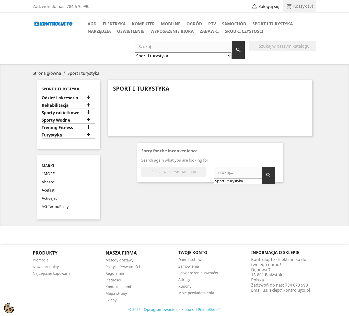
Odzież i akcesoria (60, 98)
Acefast (48, 190)
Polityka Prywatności (123, 266)
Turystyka (52, 135)
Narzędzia (99, 31)
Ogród (194, 24)
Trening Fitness (57, 127)
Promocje (41, 260)
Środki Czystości (244, 31)
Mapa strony (116, 293)
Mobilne (170, 24)
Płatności (113, 280)
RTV (212, 24)
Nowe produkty (46, 266)
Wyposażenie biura (172, 31)
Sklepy (111, 300)
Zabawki (209, 31)
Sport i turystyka (272, 24)
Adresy (184, 279)
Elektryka (114, 24)
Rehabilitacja (55, 105)
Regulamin (115, 273)
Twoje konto (192, 252)
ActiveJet (49, 198)
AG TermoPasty (55, 206)
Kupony (184, 286)
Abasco (48, 181)
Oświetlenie (130, 31)
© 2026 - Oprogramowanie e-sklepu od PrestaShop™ (174, 309)
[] (314, 49)
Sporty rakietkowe (60, 112)
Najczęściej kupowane (52, 273)
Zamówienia (188, 266)
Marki (48, 166)
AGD (92, 24)
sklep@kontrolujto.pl (290, 290)
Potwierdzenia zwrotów (198, 272)
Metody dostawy (119, 260)
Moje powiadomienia (196, 292)
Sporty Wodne (56, 120)
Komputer (143, 24)
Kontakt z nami (118, 286)
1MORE (48, 173)
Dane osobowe (190, 259)
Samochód (234, 24)
